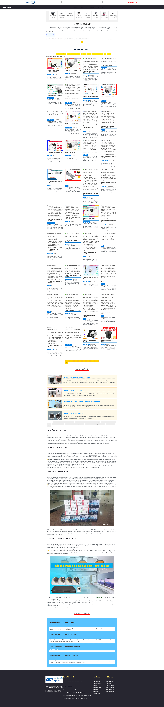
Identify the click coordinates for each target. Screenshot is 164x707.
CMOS (84, 53)
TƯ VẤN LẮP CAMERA (74, 7)
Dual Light (64, 53)
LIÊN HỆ (103, 7)
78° (67, 53)
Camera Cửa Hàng (110, 685)
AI (81, 53)
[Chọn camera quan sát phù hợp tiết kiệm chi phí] (116, 16)
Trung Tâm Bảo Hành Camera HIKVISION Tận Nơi (65, 646)
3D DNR (108, 53)
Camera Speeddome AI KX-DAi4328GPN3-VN (52, 250)
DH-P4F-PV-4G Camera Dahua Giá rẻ (54, 95)
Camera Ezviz (96, 691)
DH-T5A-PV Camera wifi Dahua (107, 65)
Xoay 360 (89, 53)
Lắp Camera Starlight (82, 24)
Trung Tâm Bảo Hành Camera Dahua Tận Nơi (64, 655)
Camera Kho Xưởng (110, 689)
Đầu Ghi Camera (96, 693)
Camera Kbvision (97, 683)
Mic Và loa (58, 53)
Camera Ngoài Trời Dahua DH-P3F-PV (90, 152)
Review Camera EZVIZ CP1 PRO (73, 390)
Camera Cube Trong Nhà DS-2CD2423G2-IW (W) (89, 72)
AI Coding (101, 53)
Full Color (78, 53)
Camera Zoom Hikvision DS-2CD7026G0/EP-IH (88, 128)
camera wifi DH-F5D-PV (70, 152)
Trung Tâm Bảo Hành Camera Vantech (62, 622)
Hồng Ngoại (72, 53)
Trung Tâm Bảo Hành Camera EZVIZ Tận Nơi (63, 634)
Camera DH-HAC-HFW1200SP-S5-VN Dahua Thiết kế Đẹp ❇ (88, 422)
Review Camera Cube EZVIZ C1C (73, 413)
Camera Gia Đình (109, 681)
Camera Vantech (97, 687)
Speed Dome (94, 53)
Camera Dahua (96, 681)
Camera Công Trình (110, 687)
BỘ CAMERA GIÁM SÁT (84, 7)
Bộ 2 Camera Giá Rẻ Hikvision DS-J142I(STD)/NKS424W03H (54, 71)
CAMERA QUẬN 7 (6, 7)
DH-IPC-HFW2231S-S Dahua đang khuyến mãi (74, 423)
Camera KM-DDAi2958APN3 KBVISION (72, 310)
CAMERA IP (99, 7)
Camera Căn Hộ (109, 683)
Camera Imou (96, 689)
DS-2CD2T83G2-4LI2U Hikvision (53, 309)
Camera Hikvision (97, 685)
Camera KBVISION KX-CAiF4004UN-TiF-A (55, 152)
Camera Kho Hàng (110, 691)
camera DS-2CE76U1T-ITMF (57, 423)
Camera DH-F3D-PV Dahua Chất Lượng (73, 70)
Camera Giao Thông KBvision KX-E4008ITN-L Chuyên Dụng (107, 127)
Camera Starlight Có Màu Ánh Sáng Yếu (55, 56)
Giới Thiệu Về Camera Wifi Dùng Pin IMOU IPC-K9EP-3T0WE (81, 402)
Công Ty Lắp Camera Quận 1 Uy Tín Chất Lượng (94, 423)
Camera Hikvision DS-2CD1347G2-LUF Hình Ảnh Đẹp (63, 422)
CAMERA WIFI (92, 7)
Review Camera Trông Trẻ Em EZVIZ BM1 (76, 377)
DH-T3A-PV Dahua (51, 117)
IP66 (105, 53)
